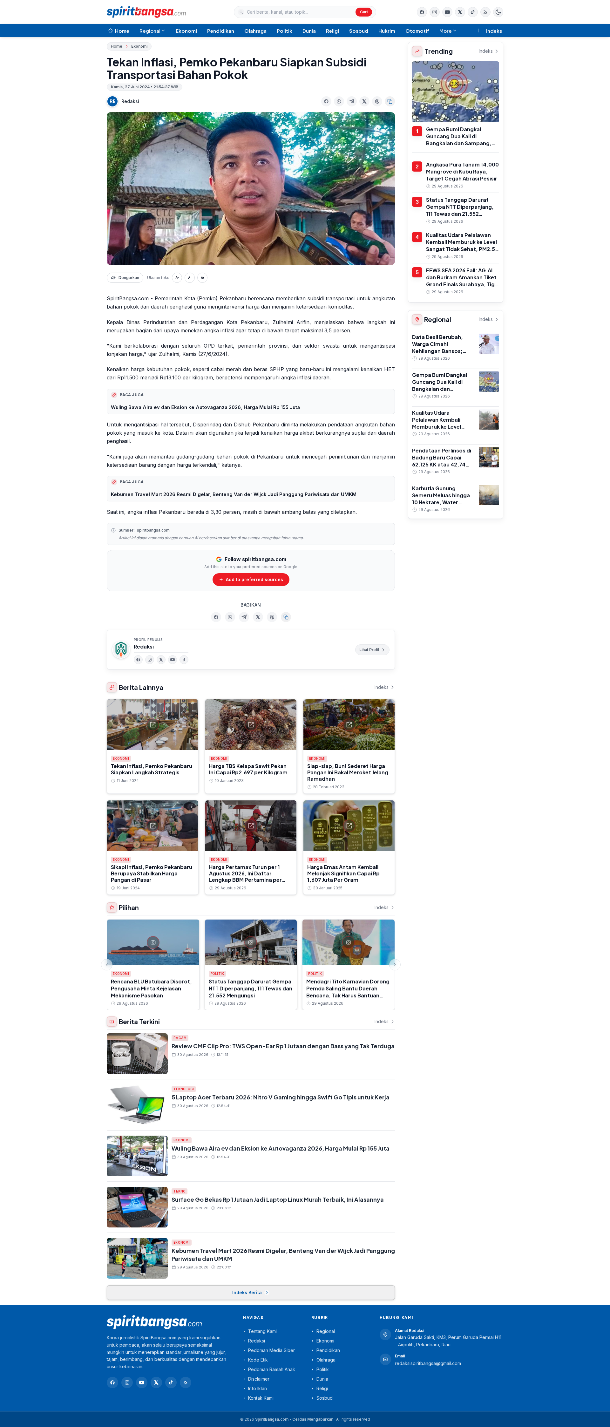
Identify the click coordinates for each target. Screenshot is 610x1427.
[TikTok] (184, 659)
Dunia (309, 31)
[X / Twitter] (156, 1382)
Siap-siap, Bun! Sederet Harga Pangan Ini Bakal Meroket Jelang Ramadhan (347, 772)
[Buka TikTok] (473, 12)
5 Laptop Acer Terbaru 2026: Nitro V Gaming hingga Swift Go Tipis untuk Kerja (281, 1097)
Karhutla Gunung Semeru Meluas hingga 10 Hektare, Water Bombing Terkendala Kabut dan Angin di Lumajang (441, 506)
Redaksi (130, 101)
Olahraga (255, 31)
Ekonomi (186, 31)
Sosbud (358, 31)
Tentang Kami (262, 1331)
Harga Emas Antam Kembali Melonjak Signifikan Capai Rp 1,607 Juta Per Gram (343, 873)
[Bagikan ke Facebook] (326, 101)
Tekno (179, 1191)
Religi (332, 31)
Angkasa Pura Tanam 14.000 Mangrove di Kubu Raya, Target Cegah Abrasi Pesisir (462, 171)
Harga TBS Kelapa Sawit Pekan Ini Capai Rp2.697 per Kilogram (248, 769)
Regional (149, 31)
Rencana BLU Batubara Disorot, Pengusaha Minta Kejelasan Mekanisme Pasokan (151, 988)
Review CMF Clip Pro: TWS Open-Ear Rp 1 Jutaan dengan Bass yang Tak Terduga (283, 1046)
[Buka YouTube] (447, 12)
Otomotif (417, 31)
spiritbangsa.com (153, 530)
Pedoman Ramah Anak (271, 1369)
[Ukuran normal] (190, 278)
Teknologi (183, 1089)
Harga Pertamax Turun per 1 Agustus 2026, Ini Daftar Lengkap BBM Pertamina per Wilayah (245, 876)
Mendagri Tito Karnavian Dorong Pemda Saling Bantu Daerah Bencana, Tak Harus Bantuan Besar (348, 992)
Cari (364, 12)
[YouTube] (172, 659)
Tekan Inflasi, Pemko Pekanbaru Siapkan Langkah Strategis (151, 769)
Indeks (494, 31)
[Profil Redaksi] (121, 650)
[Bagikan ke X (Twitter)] (364, 101)
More (445, 31)
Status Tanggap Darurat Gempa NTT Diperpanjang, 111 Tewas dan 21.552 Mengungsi (250, 988)
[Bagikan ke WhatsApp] (339, 101)
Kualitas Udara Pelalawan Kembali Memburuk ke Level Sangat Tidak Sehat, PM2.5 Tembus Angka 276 (461, 245)
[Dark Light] (498, 12)
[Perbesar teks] (202, 278)
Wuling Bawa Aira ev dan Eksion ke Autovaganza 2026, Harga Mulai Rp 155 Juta (205, 407)
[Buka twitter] (460, 12)
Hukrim (386, 31)
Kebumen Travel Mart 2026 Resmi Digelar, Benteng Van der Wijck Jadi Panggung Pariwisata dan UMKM (233, 494)
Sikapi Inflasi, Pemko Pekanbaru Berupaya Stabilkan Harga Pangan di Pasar (151, 873)
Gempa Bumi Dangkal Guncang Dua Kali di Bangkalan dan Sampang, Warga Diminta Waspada (458, 139)
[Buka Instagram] (435, 12)
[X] (161, 659)
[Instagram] (149, 659)
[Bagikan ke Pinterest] (377, 101)
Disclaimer (258, 1379)
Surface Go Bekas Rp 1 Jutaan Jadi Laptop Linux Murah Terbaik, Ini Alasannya (278, 1199)
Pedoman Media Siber (271, 1350)
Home (116, 46)
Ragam (179, 1038)
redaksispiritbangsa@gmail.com (428, 1363)
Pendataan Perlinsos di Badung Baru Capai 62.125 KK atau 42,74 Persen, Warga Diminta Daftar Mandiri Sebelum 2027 (442, 468)
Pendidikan (220, 31)
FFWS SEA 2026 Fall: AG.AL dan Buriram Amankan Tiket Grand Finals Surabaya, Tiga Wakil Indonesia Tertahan (462, 281)
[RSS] (485, 12)
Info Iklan (257, 1388)
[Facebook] (422, 12)
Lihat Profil (369, 649)
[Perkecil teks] (177, 278)
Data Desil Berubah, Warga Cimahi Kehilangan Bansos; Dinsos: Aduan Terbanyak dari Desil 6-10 (441, 354)
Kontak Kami (261, 1398)
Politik (284, 31)
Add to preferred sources (254, 579)
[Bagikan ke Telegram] (352, 101)
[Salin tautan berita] (390, 101)
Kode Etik (258, 1359)
